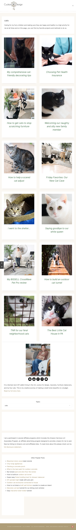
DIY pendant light (13, 480)
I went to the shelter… (19, 228)
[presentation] (19, 52)
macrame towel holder (18, 491)
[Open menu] (72, 5)
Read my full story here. (12, 391)
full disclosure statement (12, 447)
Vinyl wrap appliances (14, 464)
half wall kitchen (26, 485)
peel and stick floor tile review (25, 472)
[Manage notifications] (72, 527)
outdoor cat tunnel (24, 474)
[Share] (2, 263)
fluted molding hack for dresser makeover (30, 477)
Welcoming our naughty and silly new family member (57, 126)
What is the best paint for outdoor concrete (22, 469)
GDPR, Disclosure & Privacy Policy (57, 526)
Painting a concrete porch (16, 466)
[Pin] (2, 267)
